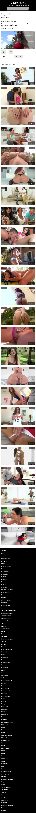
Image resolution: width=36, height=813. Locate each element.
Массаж (3, 686)
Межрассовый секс (7, 691)
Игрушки (3, 644)
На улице (4, 719)
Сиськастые (4, 764)
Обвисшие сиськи (6, 735)
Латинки (3, 673)
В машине (4, 579)
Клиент (3, 654)
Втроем (3, 597)
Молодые (4, 699)
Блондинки (4, 561)
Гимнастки (4, 602)
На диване (4, 706)
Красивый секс (5, 662)
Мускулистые (5, 704)
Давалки (3, 608)
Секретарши (4, 758)
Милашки (4, 693)
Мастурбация (5, 688)
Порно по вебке (6, 14)
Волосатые (4, 595)
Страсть (3, 776)
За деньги (4, 636)
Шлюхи (3, 810)
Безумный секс (5, 558)
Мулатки (3, 701)
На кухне (4, 712)
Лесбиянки (4, 675)
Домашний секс (6, 621)
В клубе (3, 576)
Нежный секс (5, 730)
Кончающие (4, 657)
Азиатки (3, 550)
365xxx (3, 16)
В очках (3, 584)
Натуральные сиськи (7, 722)
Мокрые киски (5, 696)
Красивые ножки (6, 660)
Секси (3, 761)
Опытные (4, 738)
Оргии (3, 743)
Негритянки (4, 725)
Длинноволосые (6, 615)
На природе (4, 714)
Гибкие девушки (6, 600)
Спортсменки (5, 774)
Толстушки (4, 789)
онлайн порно (19, 5)
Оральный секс (5, 740)
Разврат (3, 751)
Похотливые (5, 748)
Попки (3, 745)
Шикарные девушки (7, 805)
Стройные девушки (7, 779)
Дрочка (3, 626)
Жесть (3, 631)
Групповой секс (5, 605)
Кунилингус (4, 667)
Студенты (4, 782)
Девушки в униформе (7, 613)
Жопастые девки (6, 634)
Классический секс (6, 649)
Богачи (3, 563)
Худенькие (4, 800)
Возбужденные (5, 592)
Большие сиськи (6, 566)
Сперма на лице (6, 771)
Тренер (3, 795)
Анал (2, 553)
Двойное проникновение (8, 610)
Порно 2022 (5, 17)
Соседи (3, 769)
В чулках (4, 587)
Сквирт (3, 766)
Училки (3, 797)
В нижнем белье (6, 582)
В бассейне (4, 574)
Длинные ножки (6, 618)
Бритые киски (5, 571)
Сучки (3, 784)
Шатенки (4, 802)
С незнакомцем (5, 756)
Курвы (3, 670)
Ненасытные (5, 732)
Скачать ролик (13, 57)
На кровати (4, 709)
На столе (4, 717)
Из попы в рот (5, 647)
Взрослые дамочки (7, 589)
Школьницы (4, 808)
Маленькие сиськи (6, 680)
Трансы (3, 792)
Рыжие (3, 753)
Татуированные (6, 787)
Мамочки (4, 683)
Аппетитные (5, 556)
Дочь (2, 623)
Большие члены (6, 569)
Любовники (4, 678)
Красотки (4, 665)
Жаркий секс (5, 628)
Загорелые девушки (7, 639)
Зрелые (3, 641)
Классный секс (5, 652)
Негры (3, 727)
